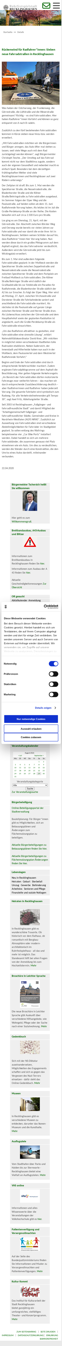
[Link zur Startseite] (20, 9)
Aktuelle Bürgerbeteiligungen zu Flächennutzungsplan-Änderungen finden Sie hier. (30, 860)
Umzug (15, 885)
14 (34, 768)
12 (25, 768)
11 (20, 768)
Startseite (7, 32)
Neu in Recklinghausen (24, 878)
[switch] (53, 673)
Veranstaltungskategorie (30, 781)
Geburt (26, 881)
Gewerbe (26, 885)
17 (15, 771)
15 (39, 768)
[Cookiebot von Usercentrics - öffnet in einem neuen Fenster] (44, 607)
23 (44, 771)
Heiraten (16, 881)
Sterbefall (37, 881)
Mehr (34, 965)
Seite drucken (48, 1332)
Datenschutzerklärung (30, 1335)
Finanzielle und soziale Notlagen (29, 892)
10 (15, 768)
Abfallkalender (19, 600)
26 (25, 774)
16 (44, 768)
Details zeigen (43, 707)
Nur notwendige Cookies (31, 719)
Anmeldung (34, 600)
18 (20, 771)
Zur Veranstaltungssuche (25, 792)
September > (39, 756)
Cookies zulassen (31, 737)
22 (39, 771)
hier (42, 563)
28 (34, 774)
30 (44, 774)
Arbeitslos (17, 889)
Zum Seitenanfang (26, 1332)
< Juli (20, 756)
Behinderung (39, 885)
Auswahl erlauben (31, 728)
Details (20, 32)
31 (15, 777)
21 (34, 771)
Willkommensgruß (21, 521)
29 (39, 774)
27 (29, 774)
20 (29, 771)
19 (25, 771)
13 (29, 768)
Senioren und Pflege (34, 889)
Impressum (8, 1335)
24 (15, 774)
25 (20, 774)
